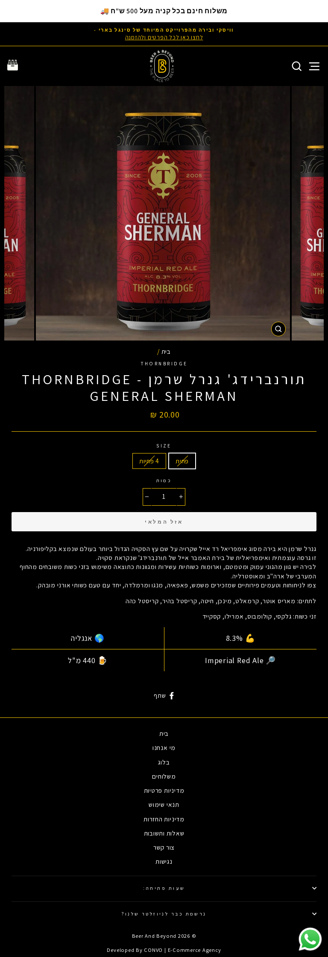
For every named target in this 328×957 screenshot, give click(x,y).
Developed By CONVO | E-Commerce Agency (164, 950)
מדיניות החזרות (164, 819)
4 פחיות (149, 460)
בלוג (164, 762)
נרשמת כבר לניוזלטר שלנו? (164, 913)
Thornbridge (164, 363)
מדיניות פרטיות (164, 790)
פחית (182, 460)
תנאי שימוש (164, 804)
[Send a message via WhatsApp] (310, 939)
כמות (164, 480)
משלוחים (164, 776)
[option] (164, 34)
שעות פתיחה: (164, 888)
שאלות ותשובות (164, 833)
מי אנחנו (164, 747)
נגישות (164, 861)
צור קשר (164, 847)
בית (166, 351)
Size (164, 445)
